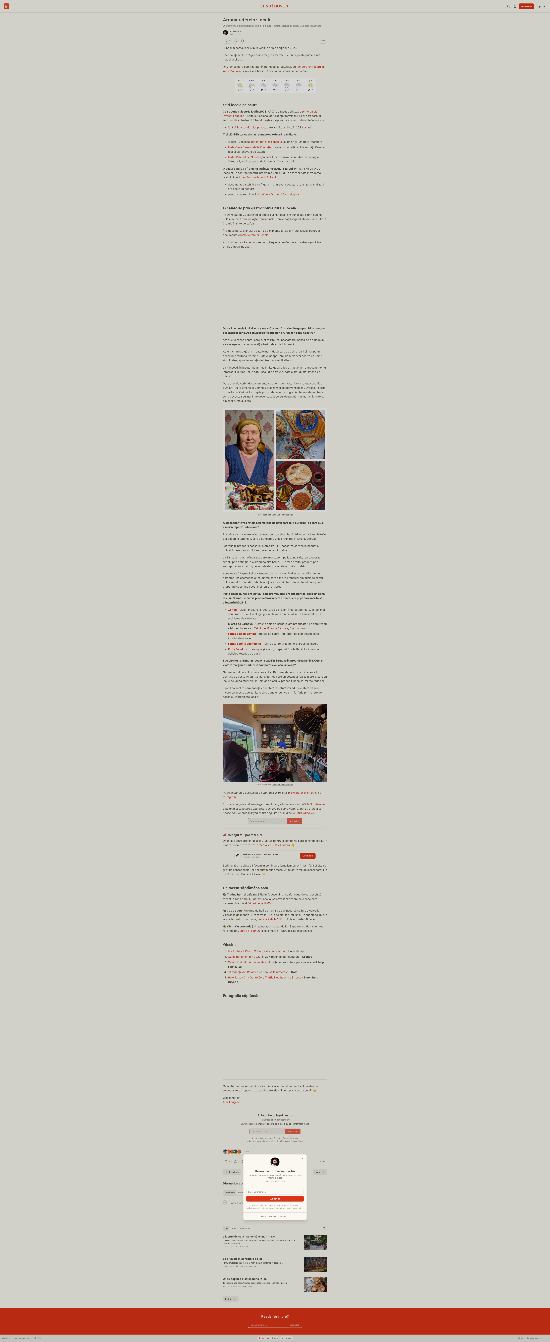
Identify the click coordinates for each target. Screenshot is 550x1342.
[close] (302, 1158)
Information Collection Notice (274, 1208)
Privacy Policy (296, 1208)
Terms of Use (288, 1205)
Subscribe (275, 1198)
